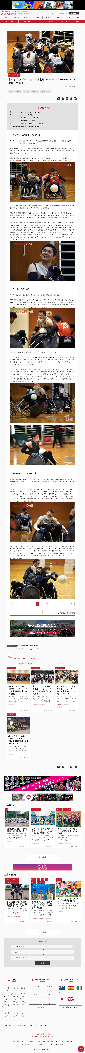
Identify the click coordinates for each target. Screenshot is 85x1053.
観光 (6, 17)
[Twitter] (59, 98)
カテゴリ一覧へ (42, 1007)
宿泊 (49, 994)
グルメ (49, 990)
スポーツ (27, 17)
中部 (23, 996)
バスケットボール (25, 21)
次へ (72, 603)
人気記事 (60, 1041)
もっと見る (42, 857)
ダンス (51, 21)
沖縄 (14, 1013)
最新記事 (16, 17)
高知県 (18, 91)
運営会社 (41, 1044)
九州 (5, 1013)
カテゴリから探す (29, 1041)
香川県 (26, 91)
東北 (5, 996)
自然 (35, 1003)
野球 (38, 21)
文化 (35, 990)
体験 (35, 994)
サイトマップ (51, 1044)
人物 (37, 17)
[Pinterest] (72, 98)
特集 (78, 17)
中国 (14, 1004)
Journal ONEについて (28, 1044)
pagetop (81, 1049)
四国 (11, 91)
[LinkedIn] (76, 98)
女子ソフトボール (9, 21)
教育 (58, 17)
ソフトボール (36, 986)
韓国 (14, 988)
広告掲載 (59, 13)
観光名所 (49, 986)
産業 (47, 17)
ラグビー (64, 21)
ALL (23, 1013)
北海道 (23, 988)
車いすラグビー (46, 91)
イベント (49, 1003)
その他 (78, 21)
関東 (14, 996)
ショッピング (36, 999)
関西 (5, 1004)
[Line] (68, 98)
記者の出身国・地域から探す (46, 1041)
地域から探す (17, 1041)
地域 (68, 17)
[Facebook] (64, 98)
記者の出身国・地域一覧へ (71, 1007)
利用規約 (60, 1044)
